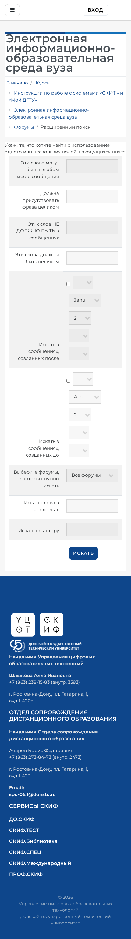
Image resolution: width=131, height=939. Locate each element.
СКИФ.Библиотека (33, 841)
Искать (83, 553)
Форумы (24, 127)
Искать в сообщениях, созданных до (42, 448)
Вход (95, 10)
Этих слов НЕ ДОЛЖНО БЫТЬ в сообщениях (37, 231)
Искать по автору (38, 530)
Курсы (43, 83)
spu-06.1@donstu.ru (32, 794)
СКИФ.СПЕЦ (25, 852)
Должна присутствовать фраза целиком (40, 200)
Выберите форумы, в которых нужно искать (36, 479)
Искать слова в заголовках (41, 506)
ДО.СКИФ (21, 819)
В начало (17, 83)
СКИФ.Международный (40, 863)
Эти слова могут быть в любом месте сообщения (38, 169)
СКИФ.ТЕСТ (24, 830)
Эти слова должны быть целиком (37, 258)
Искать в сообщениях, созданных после (38, 351)
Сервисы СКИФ (33, 806)
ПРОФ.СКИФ (26, 874)
